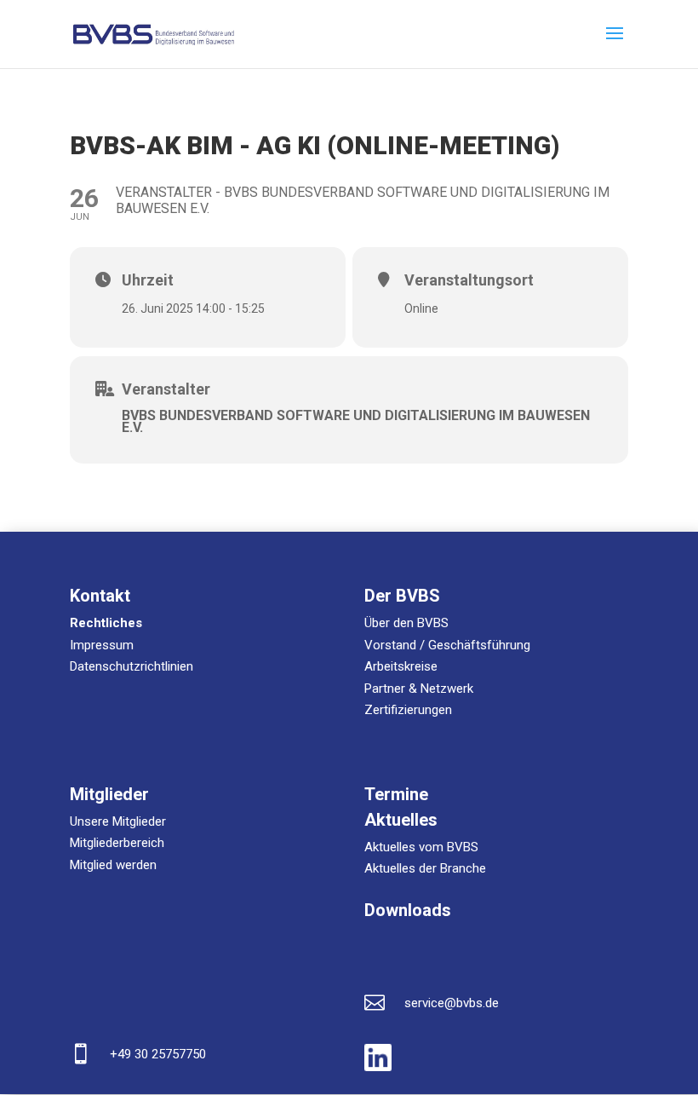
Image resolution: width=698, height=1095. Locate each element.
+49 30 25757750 (158, 1054)
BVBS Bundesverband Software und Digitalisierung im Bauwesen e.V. (356, 421)
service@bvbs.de (451, 1003)
